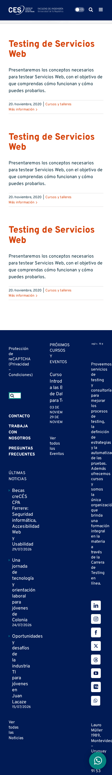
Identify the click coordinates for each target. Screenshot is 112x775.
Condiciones (20, 375)
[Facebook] (96, 632)
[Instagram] (96, 619)
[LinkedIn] (96, 605)
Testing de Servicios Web (52, 49)
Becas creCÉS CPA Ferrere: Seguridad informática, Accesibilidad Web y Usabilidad (15, 517)
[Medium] (96, 687)
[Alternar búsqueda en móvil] (91, 9)
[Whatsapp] (95, 701)
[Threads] (96, 660)
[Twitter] (96, 646)
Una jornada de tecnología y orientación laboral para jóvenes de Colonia (15, 590)
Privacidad (19, 364)
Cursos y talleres (58, 104)
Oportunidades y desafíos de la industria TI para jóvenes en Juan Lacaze (15, 669)
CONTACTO (19, 416)
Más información (21, 109)
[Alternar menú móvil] (101, 9)
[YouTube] (96, 673)
